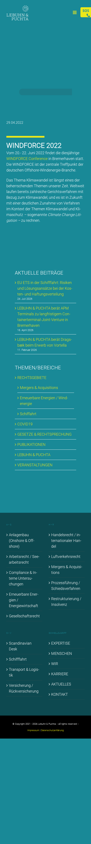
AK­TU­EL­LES (61, 684)
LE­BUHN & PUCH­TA (33, 454)
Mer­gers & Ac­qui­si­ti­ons (39, 387)
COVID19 (25, 424)
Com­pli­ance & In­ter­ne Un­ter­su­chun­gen (23, 578)
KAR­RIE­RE (59, 674)
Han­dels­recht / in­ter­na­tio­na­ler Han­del (66, 541)
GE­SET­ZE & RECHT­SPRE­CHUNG (44, 434)
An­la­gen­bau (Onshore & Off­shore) (21, 541)
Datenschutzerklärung (52, 730)
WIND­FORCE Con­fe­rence (27, 158)
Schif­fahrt (28, 414)
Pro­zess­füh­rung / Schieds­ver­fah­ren (65, 585)
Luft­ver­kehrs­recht (65, 556)
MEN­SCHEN (61, 653)
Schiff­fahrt (18, 659)
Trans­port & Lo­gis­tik (24, 672)
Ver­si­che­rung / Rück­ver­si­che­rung (24, 688)
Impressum (33, 730)
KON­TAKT (59, 694)
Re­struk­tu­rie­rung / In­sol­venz (66, 601)
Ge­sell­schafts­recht (24, 616)
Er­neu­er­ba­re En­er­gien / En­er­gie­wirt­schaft (23, 600)
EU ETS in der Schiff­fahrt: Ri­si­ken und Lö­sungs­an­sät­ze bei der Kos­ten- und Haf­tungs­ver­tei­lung (44, 288)
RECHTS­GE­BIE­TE (31, 377)
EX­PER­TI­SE (60, 643)
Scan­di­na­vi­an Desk (20, 646)
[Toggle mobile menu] (75, 12)
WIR (54, 663)
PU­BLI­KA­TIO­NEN (31, 444)
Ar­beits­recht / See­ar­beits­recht (24, 559)
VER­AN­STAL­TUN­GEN (34, 465)
